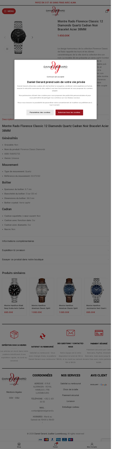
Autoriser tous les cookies (69, 112)
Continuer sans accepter (55, 77)
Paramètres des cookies (40, 112)
